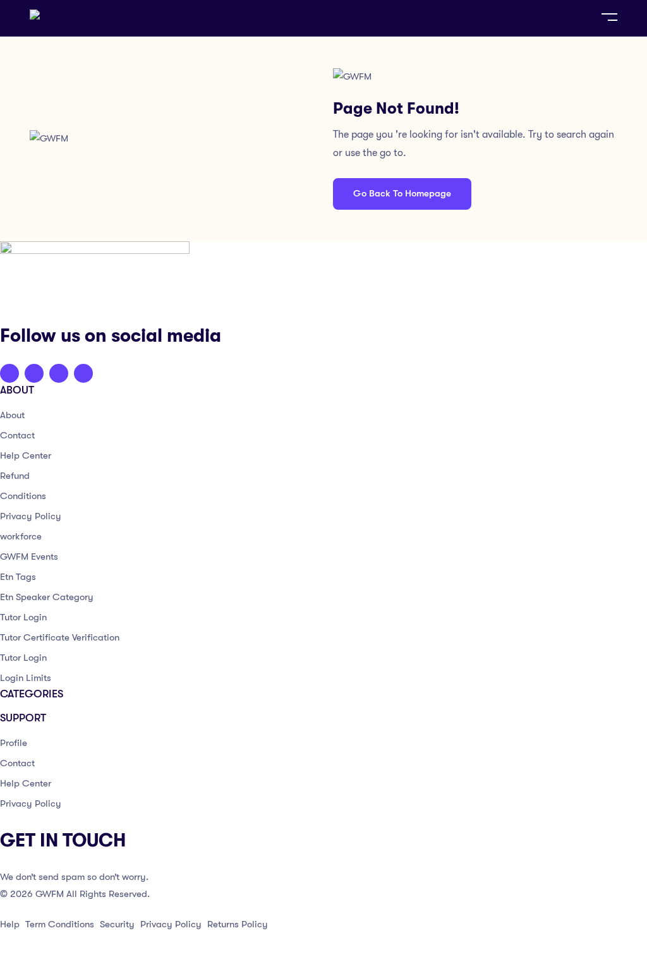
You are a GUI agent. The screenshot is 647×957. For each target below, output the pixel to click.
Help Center (25, 455)
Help (10, 924)
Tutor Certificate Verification (59, 637)
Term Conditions (59, 924)
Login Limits (25, 677)
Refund (15, 475)
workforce (21, 536)
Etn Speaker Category (47, 597)
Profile (13, 743)
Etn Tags (18, 576)
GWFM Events (29, 556)
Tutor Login (23, 617)
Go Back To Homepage (402, 193)
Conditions (23, 496)
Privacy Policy (30, 516)
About (12, 415)
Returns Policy (237, 924)
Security (117, 924)
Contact (17, 435)
